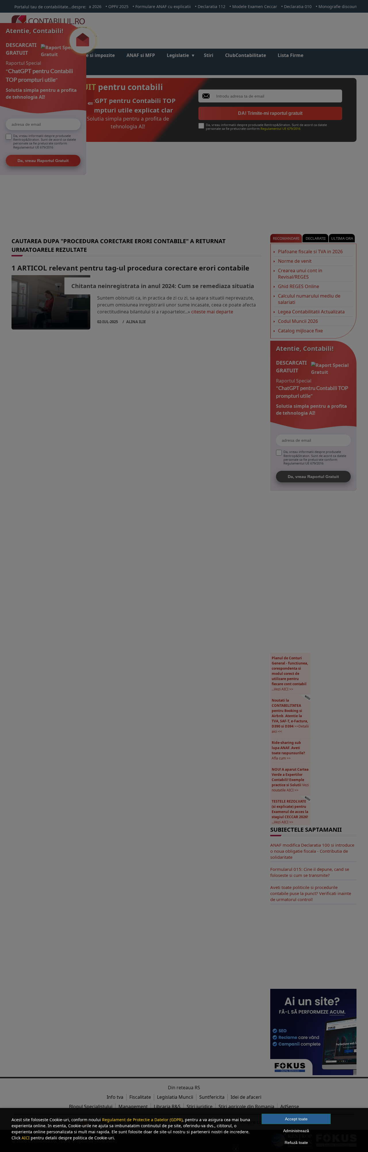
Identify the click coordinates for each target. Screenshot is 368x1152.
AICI (26, 1137)
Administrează (296, 1130)
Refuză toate (296, 1142)
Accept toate (296, 1119)
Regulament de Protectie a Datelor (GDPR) (142, 1119)
